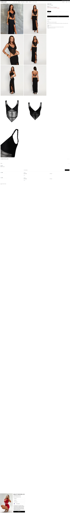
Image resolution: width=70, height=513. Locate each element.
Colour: (48, 13)
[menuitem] (16, 2)
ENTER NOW (19, 511)
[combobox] (15, 503)
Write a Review (25, 170)
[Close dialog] (24, 494)
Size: (48, 10)
